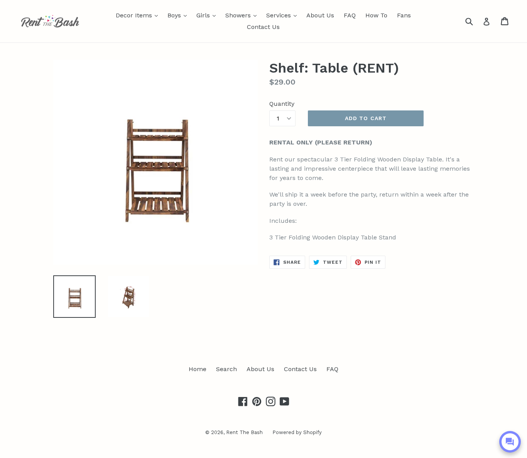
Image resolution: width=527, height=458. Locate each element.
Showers (242, 15)
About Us (320, 15)
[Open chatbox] (510, 442)
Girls (208, 15)
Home (197, 369)
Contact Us (263, 27)
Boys (179, 15)
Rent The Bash (244, 432)
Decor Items (139, 15)
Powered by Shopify (297, 432)
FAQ (350, 15)
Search (226, 369)
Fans (404, 15)
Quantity (281, 103)
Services (283, 15)
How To (376, 15)
